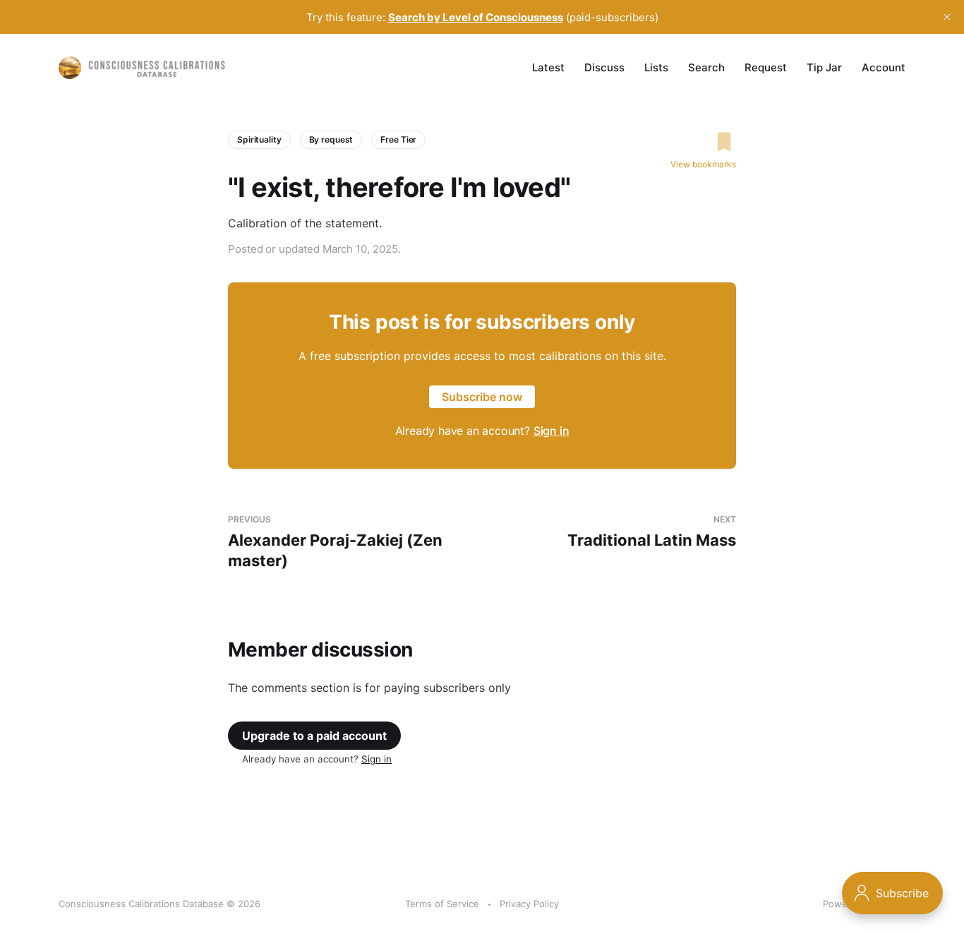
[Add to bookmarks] (703, 142)
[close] (947, 17)
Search (706, 67)
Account (883, 67)
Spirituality (259, 139)
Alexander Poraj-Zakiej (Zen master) (335, 542)
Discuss (604, 67)
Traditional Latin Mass (651, 532)
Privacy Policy (529, 903)
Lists (656, 67)
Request (766, 67)
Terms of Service (442, 903)
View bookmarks (703, 164)
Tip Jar (824, 67)
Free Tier (398, 139)
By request (331, 139)
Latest (548, 67)
